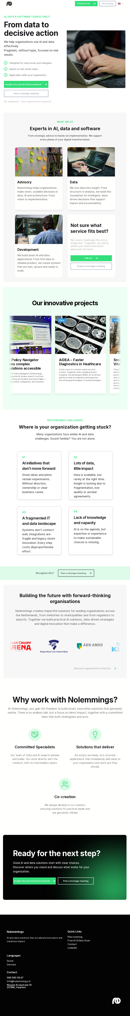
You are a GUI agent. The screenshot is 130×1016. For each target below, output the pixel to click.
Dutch (10, 961)
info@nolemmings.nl (18, 981)
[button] (86, 3)
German (11, 964)
